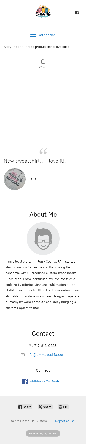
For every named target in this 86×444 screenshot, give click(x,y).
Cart (43, 67)
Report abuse (65, 421)
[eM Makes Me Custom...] (43, 12)
